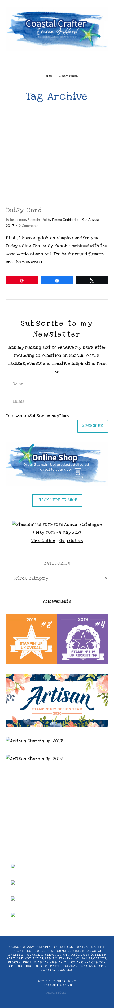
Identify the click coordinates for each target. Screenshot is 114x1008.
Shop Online (71, 541)
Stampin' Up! (37, 219)
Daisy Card (24, 210)
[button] (57, 63)
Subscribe (92, 425)
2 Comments (28, 226)
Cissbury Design (57, 985)
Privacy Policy (57, 993)
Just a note (18, 219)
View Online (43, 541)
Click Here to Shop (57, 499)
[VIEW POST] (57, 164)
